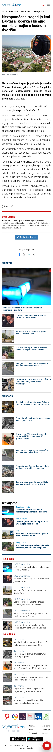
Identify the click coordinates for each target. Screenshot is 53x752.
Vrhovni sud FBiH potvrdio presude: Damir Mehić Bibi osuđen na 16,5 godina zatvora (31, 436)
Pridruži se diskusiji (28, 237)
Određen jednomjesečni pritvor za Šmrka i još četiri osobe (31, 316)
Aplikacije (46, 729)
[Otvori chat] (47, 745)
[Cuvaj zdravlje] (30, 716)
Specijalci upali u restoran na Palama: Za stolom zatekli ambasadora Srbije (32, 403)
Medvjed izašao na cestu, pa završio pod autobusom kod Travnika (32, 364)
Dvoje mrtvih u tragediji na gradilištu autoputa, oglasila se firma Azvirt (32, 483)
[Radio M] (6, 716)
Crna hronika (24, 564)
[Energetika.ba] (46, 716)
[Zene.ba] (22, 716)
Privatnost (33, 733)
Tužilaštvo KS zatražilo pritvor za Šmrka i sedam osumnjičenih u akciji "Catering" (33, 381)
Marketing (46, 726)
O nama (32, 726)
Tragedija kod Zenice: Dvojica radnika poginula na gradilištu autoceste (32, 467)
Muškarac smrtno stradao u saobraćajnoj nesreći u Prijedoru (22, 309)
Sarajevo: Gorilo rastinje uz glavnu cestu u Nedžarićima (31, 332)
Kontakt (45, 733)
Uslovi (31, 729)
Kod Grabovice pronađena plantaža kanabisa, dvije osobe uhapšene (31, 348)
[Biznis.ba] (38, 716)
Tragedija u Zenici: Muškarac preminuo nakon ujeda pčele (33, 419)
